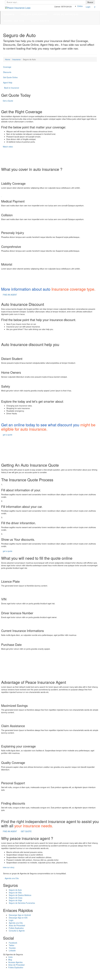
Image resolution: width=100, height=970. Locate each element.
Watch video (8, 146)
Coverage (7, 67)
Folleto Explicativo (34, 14)
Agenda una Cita (14, 20)
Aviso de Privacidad (66, 14)
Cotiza (80, 6)
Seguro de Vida (15, 892)
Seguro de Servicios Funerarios (22, 903)
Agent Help (7, 82)
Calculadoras (40, 20)
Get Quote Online (10, 77)
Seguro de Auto (15, 890)
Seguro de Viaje (15, 900)
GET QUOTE (26, 831)
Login (88, 6)
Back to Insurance (11, 87)
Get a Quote (8, 100)
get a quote (7, 434)
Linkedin (12, 950)
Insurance (16, 59)
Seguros (9, 14)
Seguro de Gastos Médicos (20, 895)
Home (7, 59)
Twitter (11, 945)
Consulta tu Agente (17, 930)
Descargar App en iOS (18, 917)
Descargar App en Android (20, 915)
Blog (10, 959)
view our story (8, 867)
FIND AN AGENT (10, 294)
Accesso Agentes (15, 962)
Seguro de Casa (15, 897)
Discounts (7, 72)
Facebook (13, 942)
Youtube (12, 948)
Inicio (10, 957)
